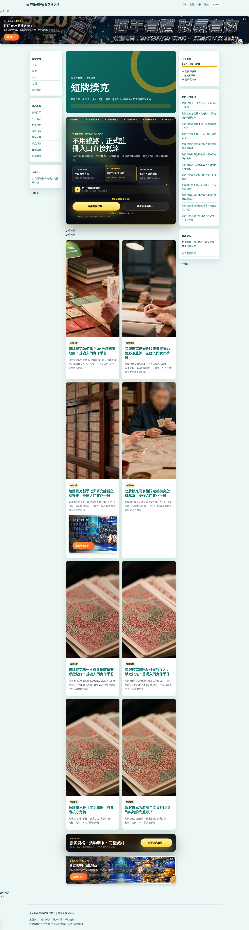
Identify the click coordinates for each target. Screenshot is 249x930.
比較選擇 (36, 149)
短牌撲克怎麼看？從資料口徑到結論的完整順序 (199, 115)
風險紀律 (36, 137)
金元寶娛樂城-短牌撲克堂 (43, 4)
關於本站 (57, 919)
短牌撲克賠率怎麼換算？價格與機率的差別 (199, 156)
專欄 (199, 4)
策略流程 (36, 131)
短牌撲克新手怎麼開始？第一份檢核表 (199, 177)
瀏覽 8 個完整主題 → (80, 106)
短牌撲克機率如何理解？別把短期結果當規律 (199, 146)
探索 (184, 4)
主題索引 (34, 919)
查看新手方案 (145, 206)
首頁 (34, 65)
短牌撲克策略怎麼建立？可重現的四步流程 (199, 166)
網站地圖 (69, 919)
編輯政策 (36, 89)
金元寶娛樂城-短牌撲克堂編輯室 (45, 180)
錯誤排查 (36, 143)
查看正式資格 (156, 842)
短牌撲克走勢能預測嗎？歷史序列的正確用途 (199, 218)
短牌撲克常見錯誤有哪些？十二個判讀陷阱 (199, 187)
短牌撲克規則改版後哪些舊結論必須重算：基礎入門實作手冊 (147, 353)
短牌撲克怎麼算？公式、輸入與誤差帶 (199, 136)
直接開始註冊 (96, 206)
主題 (192, 4)
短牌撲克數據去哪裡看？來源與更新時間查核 (199, 197)
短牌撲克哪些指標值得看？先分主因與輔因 (199, 207)
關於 (206, 4)
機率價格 (36, 124)
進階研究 (36, 155)
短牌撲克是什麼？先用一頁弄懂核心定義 (199, 105)
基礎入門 (36, 112)
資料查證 (36, 118)
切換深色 (217, 4)
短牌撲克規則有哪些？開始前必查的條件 (199, 125)
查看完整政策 (189, 253)
